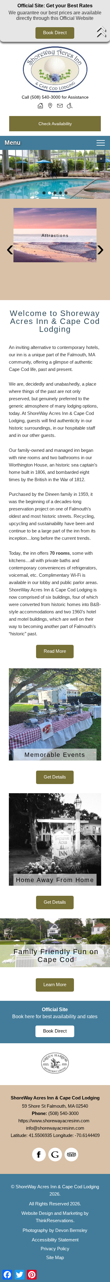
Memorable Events (54, 754)
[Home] (40, 105)
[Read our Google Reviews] (55, 1154)
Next (100, 249)
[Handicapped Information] (69, 105)
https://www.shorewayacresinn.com (54, 1120)
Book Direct (55, 32)
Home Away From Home (55, 880)
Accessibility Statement (55, 1239)
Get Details (55, 776)
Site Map (55, 1257)
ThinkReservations (54, 1220)
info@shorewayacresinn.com (55, 1128)
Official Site (55, 1009)
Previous (9, 249)
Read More (55, 651)
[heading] (55, 321)
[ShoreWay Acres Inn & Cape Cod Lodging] (55, 90)
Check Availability (55, 123)
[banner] (55, 249)
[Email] (60, 105)
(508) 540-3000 (45, 97)
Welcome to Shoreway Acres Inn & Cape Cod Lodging (55, 321)
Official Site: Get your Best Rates (55, 5)
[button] (101, 158)
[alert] (55, 21)
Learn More (54, 984)
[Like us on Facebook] (39, 1154)
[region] (55, 174)
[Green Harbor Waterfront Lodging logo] (55, 1072)
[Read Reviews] (71, 1154)
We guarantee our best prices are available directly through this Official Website (55, 15)
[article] (55, 726)
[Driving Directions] (50, 105)
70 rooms (60, 553)
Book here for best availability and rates (54, 1016)
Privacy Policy (55, 1248)
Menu (12, 142)
